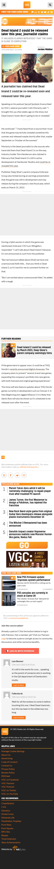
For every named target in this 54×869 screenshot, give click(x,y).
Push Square (7, 828)
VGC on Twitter (8, 790)
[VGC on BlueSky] (42, 12)
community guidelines (18, 618)
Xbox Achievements (10, 842)
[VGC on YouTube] (45, 12)
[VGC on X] (39, 12)
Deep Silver (16, 172)
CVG (3, 807)
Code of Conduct (9, 762)
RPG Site (5, 831)
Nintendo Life (7, 817)
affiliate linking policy (29, 467)
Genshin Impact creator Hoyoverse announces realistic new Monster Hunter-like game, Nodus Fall (30, 534)
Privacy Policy (8, 769)
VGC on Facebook (10, 779)
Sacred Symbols (32, 104)
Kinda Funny (7, 814)
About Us (6, 754)
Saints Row (6, 398)
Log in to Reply (18, 685)
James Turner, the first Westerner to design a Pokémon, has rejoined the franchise (28, 503)
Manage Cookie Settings (13, 751)
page (3, 638)
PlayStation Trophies (11, 821)
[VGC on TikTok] (48, 12)
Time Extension (8, 838)
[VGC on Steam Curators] (52, 12)
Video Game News (12, 46)
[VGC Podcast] (36, 12)
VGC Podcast (7, 786)
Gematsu (5, 810)
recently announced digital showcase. (27, 369)
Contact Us (6, 765)
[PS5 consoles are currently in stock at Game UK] (8, 599)
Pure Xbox (6, 824)
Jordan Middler (45, 49)
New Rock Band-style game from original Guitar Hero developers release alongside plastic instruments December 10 (30, 514)
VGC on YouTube (9, 793)
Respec (4, 835)
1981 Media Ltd (19, 729)
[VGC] (27, 4)
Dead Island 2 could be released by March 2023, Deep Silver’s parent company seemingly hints (34, 350)
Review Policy (8, 772)
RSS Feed (5, 776)
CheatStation (7, 803)
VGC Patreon (7, 783)
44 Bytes (19, 848)
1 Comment (48, 589)
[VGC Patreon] (32, 12)
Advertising (6, 758)
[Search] (50, 4)
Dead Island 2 (7, 115)
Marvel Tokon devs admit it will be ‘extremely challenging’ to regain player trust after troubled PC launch (30, 491)
